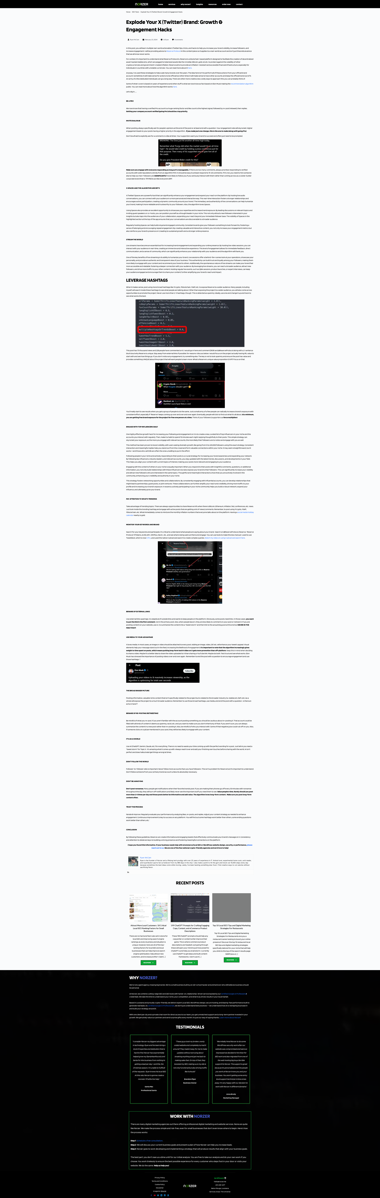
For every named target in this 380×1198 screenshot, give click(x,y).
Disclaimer (160, 1188)
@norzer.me (222, 1181)
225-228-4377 (220, 1185)
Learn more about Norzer (230, 1017)
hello (216, 1181)
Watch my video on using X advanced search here (225, 538)
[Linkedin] (128, 872)
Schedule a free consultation (150, 1140)
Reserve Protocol (174, 51)
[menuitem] (160, 4)
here (190, 68)
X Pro (148, 538)
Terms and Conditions (160, 1181)
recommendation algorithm (242, 84)
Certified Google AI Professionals (161, 1005)
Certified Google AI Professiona (233, 994)
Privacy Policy (160, 1178)
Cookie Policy (160, 1184)
